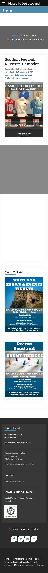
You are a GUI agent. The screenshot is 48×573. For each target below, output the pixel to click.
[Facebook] (3, 11)
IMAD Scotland (10, 437)
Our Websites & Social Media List (17, 443)
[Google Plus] (34, 538)
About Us (29, 565)
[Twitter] (7, 11)
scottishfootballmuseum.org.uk (18, 75)
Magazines (18, 565)
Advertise (8, 565)
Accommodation (11, 562)
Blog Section (25, 562)
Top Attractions (17, 559)
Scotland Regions (33, 559)
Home (15, 35)
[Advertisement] (24, 169)
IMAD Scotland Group (13, 435)
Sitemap (40, 565)
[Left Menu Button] (3, 3)
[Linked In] (11, 11)
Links (36, 562)
